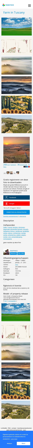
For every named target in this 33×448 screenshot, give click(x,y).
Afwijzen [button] (9, 443)
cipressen (21, 227)
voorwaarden (12, 301)
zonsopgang (7, 239)
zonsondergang (16, 237)
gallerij (21, 253)
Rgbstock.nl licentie (12, 285)
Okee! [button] (23, 443)
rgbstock (10, 5)
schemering (12, 235)
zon (9, 237)
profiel (13, 253)
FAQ (5, 301)
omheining (16, 233)
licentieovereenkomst (24, 428)
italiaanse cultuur (9, 231)
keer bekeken (11, 165)
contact (14, 428)
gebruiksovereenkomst (14, 430)
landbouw (18, 231)
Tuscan (9, 227)
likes (4, 167)
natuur (10, 233)
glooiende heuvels (16, 229)
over (24, 430)
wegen (23, 235)
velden (18, 235)
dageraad (6, 229)
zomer (5, 237)
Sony (16, 264)
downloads (23, 165)
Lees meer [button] (14, 439)
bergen (15, 227)
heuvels (25, 229)
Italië (5, 227)
